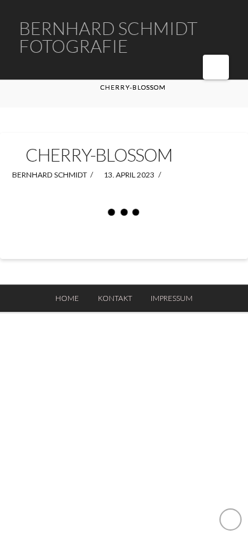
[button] (216, 67)
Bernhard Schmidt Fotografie (108, 37)
